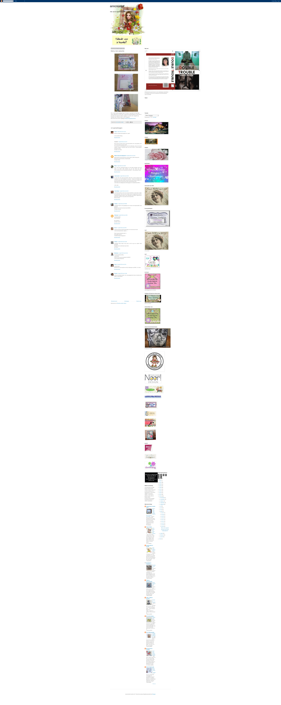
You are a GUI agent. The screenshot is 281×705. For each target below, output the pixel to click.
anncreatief (117, 6)
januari (161, 536)
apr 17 (162, 519)
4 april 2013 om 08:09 (122, 203)
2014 (160, 494)
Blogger (154, 694)
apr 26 (162, 514)
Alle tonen (154, 683)
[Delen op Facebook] (130, 122)
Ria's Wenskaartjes (150, 632)
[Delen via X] (129, 122)
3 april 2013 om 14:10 (121, 131)
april (161, 511)
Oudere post (138, 301)
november (162, 499)
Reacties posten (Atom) (121, 303)
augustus (162, 504)
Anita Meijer (116, 191)
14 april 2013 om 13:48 (122, 273)
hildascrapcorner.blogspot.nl (120, 155)
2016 (160, 490)
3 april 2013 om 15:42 (131, 155)
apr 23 (162, 516)
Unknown (116, 215)
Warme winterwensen (153, 583)
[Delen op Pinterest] (132, 122)
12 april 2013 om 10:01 (121, 264)
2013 (160, 496)
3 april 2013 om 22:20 (124, 191)
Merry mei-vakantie (165, 528)
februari (162, 535)
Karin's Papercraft (150, 667)
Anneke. (116, 203)
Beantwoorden (117, 137)
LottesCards (116, 175)
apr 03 (162, 526)
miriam (115, 241)
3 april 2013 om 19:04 (121, 165)
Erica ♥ (115, 227)
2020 (160, 484)
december (162, 497)
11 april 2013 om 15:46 (122, 241)
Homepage (126, 301)
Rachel (115, 273)
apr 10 (162, 523)
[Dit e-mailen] (126, 122)
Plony (115, 165)
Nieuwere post (114, 301)
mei (161, 509)
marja (115, 131)
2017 (160, 489)
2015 (160, 492)
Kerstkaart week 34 (154, 566)
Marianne (116, 253)
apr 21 (162, 517)
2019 (160, 485)
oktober (161, 501)
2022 (160, 480)
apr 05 (162, 524)
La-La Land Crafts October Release (153, 653)
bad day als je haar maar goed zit (165, 530)
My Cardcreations (150, 616)
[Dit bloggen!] (128, 122)
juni (161, 507)
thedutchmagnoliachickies (130, 118)
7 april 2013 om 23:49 (122, 227)
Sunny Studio (149, 527)
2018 (160, 487)
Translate (154, 117)
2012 (160, 538)
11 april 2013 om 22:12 (123, 253)
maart (161, 533)
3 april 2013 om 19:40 (124, 175)
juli (161, 506)
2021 (160, 482)
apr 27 (162, 512)
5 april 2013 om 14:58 (123, 215)
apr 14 (162, 521)
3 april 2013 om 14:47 (122, 141)
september (162, 502)
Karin (115, 264)
